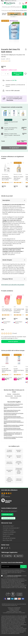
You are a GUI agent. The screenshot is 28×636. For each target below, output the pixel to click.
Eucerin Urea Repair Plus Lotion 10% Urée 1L (10, 128)
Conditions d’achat (14, 610)
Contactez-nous (7, 514)
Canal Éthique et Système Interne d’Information (14, 612)
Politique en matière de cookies (14, 611)
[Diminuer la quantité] (3, 74)
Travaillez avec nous (8, 530)
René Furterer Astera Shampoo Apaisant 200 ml (13, 407)
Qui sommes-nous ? (8, 526)
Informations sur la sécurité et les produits (12, 284)
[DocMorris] (9, 3)
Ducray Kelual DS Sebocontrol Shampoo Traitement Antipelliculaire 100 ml (13, 404)
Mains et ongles (9, 396)
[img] (14, 61)
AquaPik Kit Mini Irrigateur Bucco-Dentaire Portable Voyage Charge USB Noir (13, 426)
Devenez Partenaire (8, 534)
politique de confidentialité (14, 575)
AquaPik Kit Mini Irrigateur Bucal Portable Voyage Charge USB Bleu (13, 437)
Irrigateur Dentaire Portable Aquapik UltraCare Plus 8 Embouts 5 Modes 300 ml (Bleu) (13, 422)
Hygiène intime (16, 394)
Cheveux (9, 394)
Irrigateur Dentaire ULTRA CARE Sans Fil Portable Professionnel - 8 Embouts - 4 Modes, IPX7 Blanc (13, 434)
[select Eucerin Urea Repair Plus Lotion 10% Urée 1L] (2, 128)
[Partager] (26, 49)
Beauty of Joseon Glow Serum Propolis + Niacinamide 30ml (12, 134)
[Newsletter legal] (2, 576)
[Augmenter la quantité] (8, 74)
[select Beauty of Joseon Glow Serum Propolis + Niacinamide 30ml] (2, 134)
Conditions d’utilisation (14, 609)
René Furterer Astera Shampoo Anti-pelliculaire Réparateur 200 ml (12, 411)
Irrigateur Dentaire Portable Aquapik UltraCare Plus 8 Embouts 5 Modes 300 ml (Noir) (13, 430)
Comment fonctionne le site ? (11, 528)
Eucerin (3, 59)
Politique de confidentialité (14, 607)
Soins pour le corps (6, 10)
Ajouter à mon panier (18, 73)
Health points (6, 536)
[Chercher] (24, 6)
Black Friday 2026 (7, 540)
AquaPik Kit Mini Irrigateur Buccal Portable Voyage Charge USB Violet (13, 414)
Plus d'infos (10, 100)
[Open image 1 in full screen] (14, 32)
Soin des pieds (17, 396)
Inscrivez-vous (23, 566)
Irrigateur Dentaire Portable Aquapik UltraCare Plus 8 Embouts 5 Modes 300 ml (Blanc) (13, 418)
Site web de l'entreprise (9, 538)
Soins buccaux (14, 397)
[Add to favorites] (25, 74)
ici (25, 587)
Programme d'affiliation (9, 532)
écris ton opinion (13, 341)
